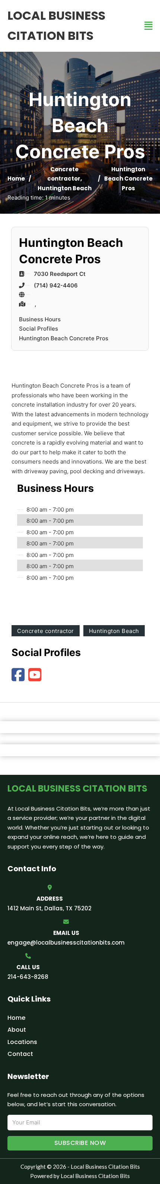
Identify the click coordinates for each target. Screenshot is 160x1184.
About (16, 1029)
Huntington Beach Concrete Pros (63, 338)
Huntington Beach (65, 188)
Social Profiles (38, 328)
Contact (20, 1054)
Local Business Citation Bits (56, 25)
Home (16, 178)
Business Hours (40, 319)
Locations (22, 1042)
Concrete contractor (45, 630)
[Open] (148, 26)
